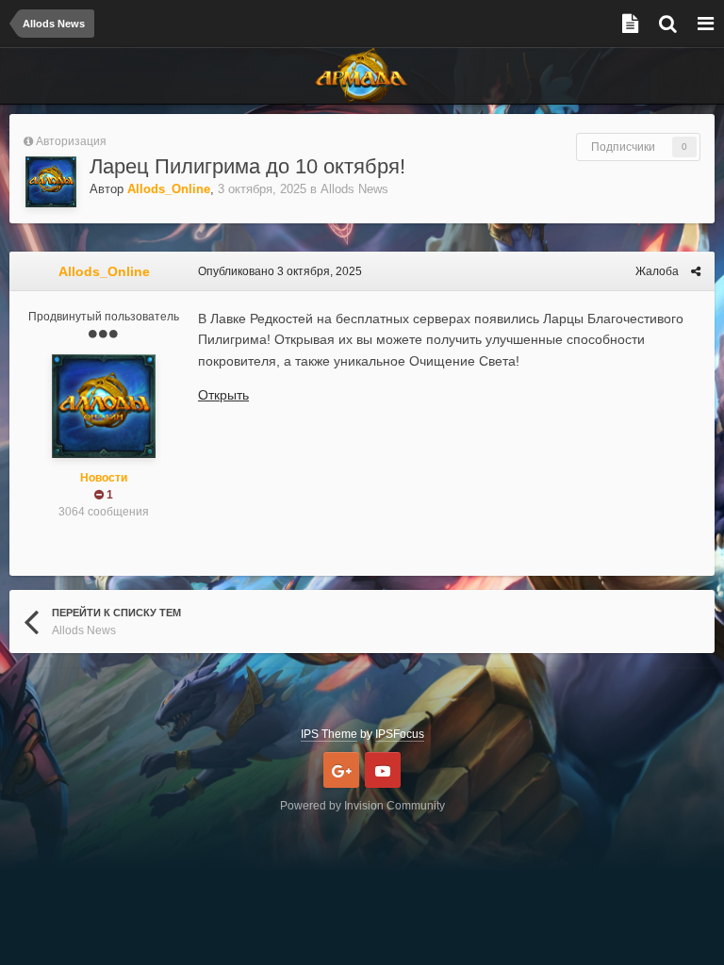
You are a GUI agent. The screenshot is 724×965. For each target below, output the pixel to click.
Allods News (354, 189)
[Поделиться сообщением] (695, 271)
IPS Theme (329, 734)
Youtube (383, 770)
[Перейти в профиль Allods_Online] (50, 181)
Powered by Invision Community (362, 805)
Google (341, 770)
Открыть (223, 394)
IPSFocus (399, 734)
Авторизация (71, 141)
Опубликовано (280, 271)
